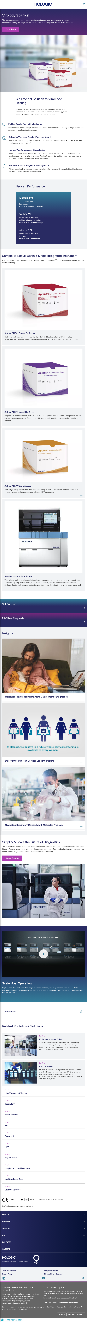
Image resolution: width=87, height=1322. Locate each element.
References (10, 1011)
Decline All (71, 1314)
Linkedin (4, 1278)
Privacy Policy (7, 1274)
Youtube (43, 1278)
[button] (43, 1320)
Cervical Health (46, 1066)
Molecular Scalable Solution (51, 1039)
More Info (80, 1314)
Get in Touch (11, 29)
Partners (6, 1242)
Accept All (61, 1314)
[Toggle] (84, 4)
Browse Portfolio (12, 858)
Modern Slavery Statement (53, 1274)
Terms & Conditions (9, 1271)
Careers (6, 1249)
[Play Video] (43, 953)
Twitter (83, 1278)
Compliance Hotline (51, 1271)
